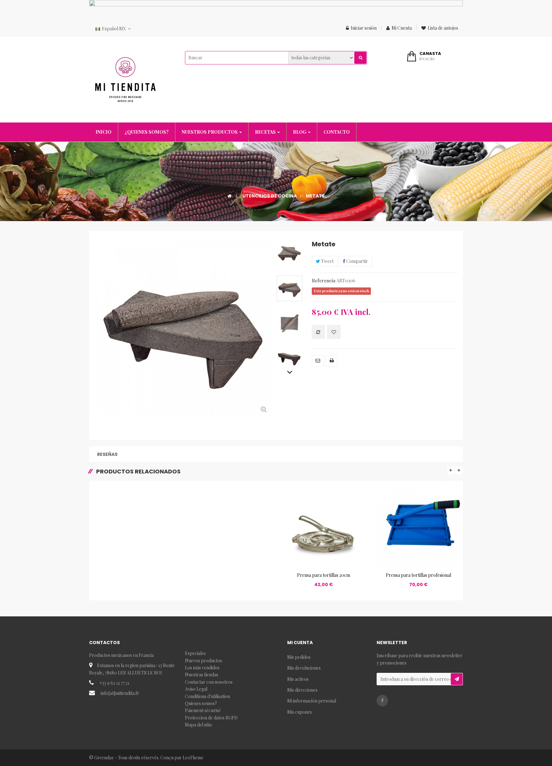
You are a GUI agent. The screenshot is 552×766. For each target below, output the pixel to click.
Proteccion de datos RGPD (211, 718)
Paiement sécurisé (203, 710)
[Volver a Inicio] (229, 196)
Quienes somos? (201, 703)
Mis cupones (299, 712)
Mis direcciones (302, 690)
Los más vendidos (202, 668)
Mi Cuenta (402, 28)
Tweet (327, 261)
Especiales (195, 653)
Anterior (289, 244)
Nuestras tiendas (201, 675)
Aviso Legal (196, 689)
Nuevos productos (203, 661)
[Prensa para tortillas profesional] (418, 523)
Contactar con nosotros (209, 682)
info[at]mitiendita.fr (120, 693)
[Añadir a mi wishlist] (334, 332)
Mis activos (298, 679)
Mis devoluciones (304, 668)
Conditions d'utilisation (207, 696)
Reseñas (107, 454)
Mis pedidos (298, 657)
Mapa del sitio (198, 725)
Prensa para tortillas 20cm (323, 575)
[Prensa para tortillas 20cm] (323, 523)
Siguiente (289, 372)
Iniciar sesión (364, 28)
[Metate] (289, 253)
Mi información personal (311, 701)
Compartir (356, 261)
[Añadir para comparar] (318, 332)
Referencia (323, 281)
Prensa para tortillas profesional (418, 575)
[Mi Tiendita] (125, 79)
